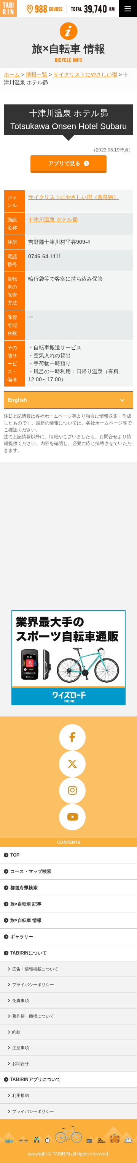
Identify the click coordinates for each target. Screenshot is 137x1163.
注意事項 (20, 1047)
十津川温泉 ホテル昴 (53, 219)
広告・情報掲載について (35, 969)
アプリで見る (65, 163)
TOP (14, 855)
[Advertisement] (68, 534)
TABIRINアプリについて (35, 1079)
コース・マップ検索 (30, 871)
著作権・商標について (33, 1016)
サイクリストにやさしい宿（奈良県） (73, 197)
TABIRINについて (28, 953)
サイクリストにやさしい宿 (85, 74)
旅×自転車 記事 (25, 904)
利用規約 (20, 1095)
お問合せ (20, 1063)
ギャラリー (21, 936)
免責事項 (20, 1000)
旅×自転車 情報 (25, 920)
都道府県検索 (24, 887)
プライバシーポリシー (33, 984)
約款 (16, 1032)
